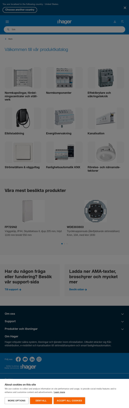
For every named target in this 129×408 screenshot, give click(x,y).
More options (16, 401)
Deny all (41, 401)
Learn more (59, 392)
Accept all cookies (69, 401)
